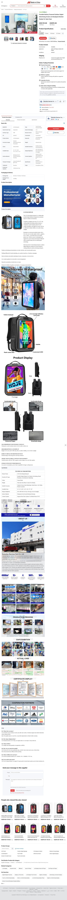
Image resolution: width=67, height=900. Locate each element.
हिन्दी (58, 890)
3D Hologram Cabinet (38, 851)
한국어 (51, 890)
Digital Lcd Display (43, 874)
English (10, 890)
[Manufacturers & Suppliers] (33, 2)
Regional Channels (53, 888)
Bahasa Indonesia (38, 892)
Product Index (60, 888)
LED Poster (3, 851)
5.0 (52, 119)
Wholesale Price (39, 888)
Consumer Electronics (9, 9)
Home (2, 9)
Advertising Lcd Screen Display (56, 874)
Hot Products (5, 888)
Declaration (47, 894)
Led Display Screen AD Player (40, 868)
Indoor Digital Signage (54, 853)
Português (19, 890)
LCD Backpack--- (4, 853)
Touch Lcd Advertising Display (8, 878)
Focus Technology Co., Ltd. (25, 894)
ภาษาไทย (62, 890)
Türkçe (27, 892)
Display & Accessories (18, 9)
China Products (12, 888)
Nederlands (43, 890)
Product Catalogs (19, 848)
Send (13, 790)
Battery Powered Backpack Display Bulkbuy (11, 881)
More (2, 883)
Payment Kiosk (13, 868)
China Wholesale (32, 888)
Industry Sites (46, 888)
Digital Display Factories (7, 874)
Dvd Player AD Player (52, 868)
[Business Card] (64, 123)
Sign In (41, 111)
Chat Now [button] (53, 38)
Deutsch (38, 890)
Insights (36, 889)
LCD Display (4, 868)
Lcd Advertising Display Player (38, 878)
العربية (48, 890)
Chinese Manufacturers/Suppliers (22, 888)
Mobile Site (31, 889)
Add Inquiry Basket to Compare (19, 43)
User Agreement (41, 894)
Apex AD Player (28, 868)
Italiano (34, 890)
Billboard (20, 868)
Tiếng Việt (31, 892)
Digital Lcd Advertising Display (53, 878)
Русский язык (29, 890)
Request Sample (61, 41)
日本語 (55, 890)
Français (24, 890)
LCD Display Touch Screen (31, 874)
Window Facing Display (54, 851)
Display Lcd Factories (19, 874)
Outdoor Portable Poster (6, 856)
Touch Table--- (20, 853)
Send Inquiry (43, 38)
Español (14, 890)
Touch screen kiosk (21, 856)
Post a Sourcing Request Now (17, 792)
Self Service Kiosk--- (37, 853)
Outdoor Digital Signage (22, 851)
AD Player (25, 9)
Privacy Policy (52, 894)
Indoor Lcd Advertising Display (23, 878)
